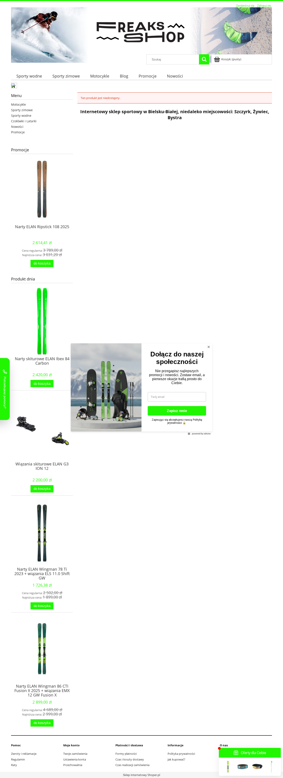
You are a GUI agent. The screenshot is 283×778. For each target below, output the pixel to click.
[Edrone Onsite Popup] (141, 389)
